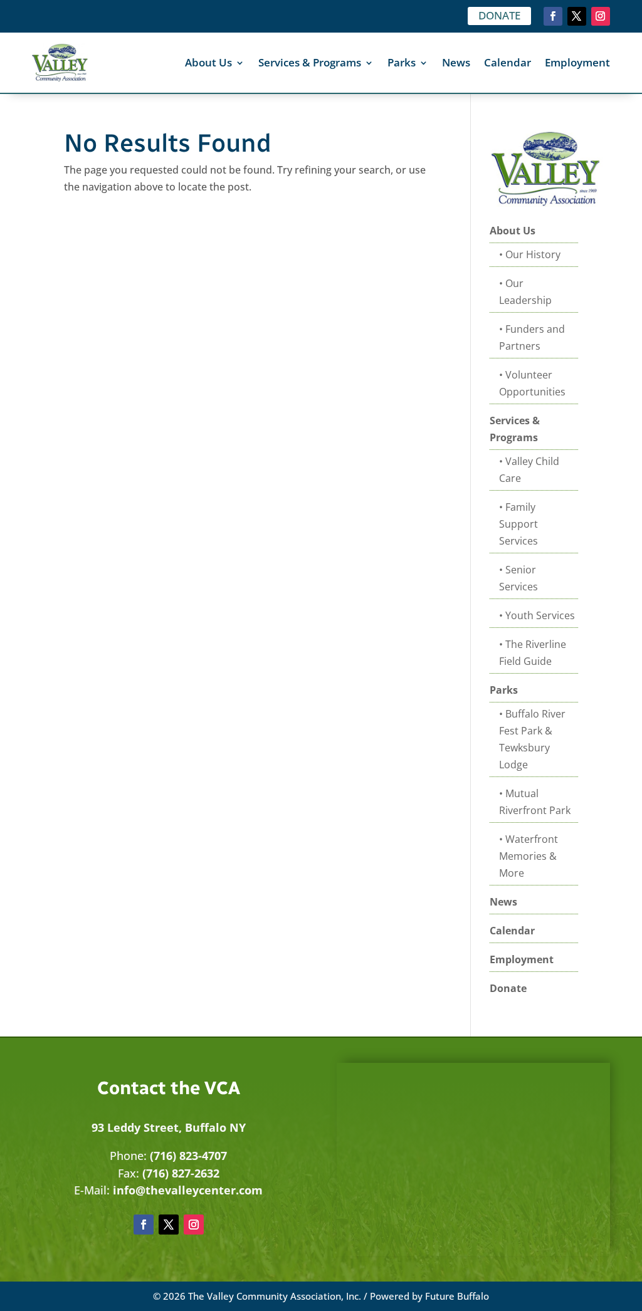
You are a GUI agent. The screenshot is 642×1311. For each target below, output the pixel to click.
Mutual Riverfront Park (535, 801)
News (456, 62)
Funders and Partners (532, 337)
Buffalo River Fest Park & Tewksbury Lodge (532, 739)
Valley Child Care (529, 469)
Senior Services (518, 578)
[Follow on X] (576, 16)
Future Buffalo (457, 1296)
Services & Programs (309, 62)
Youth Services (540, 615)
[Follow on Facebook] (553, 16)
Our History (532, 254)
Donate (508, 988)
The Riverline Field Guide (532, 652)
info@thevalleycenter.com (188, 1190)
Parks (401, 62)
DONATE (499, 15)
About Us (208, 62)
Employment (577, 62)
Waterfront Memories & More (528, 856)
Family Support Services (518, 524)
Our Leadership (525, 291)
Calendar (507, 62)
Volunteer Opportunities (532, 383)
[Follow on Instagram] (600, 16)
